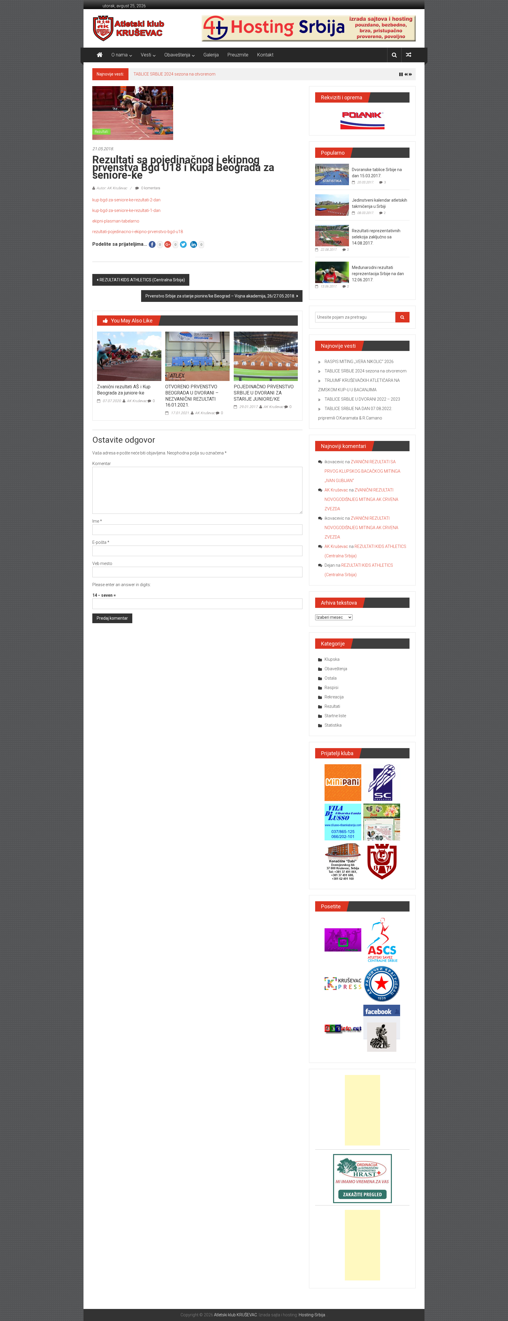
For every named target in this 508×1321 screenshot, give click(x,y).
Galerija (211, 55)
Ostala (331, 678)
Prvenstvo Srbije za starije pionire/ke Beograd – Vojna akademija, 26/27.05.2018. (220, 296)
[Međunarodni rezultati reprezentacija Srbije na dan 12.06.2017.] (332, 272)
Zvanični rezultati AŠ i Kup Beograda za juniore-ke (124, 390)
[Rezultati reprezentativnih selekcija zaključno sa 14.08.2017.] (332, 235)
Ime (97, 521)
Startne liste (335, 715)
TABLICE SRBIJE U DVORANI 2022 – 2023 (362, 399)
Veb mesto (102, 563)
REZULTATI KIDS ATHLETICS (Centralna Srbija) (142, 279)
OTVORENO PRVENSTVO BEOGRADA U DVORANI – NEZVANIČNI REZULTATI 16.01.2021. (191, 396)
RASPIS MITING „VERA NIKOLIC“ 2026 (359, 361)
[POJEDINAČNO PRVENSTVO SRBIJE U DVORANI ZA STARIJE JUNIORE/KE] (266, 356)
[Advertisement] (362, 1110)
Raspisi (331, 687)
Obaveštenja (177, 55)
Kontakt (265, 55)
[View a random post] (408, 55)
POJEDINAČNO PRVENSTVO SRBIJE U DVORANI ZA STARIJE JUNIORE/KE (264, 393)
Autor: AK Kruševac (111, 188)
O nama (119, 55)
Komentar (101, 463)
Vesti (146, 55)
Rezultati (101, 132)
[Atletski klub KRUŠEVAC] (128, 28)
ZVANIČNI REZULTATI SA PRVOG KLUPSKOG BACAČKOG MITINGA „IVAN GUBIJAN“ (362, 471)
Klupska (332, 659)
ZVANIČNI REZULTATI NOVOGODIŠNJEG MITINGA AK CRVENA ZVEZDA (361, 499)
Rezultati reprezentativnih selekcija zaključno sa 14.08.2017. (376, 236)
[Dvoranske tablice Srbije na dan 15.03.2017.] (332, 174)
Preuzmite (238, 55)
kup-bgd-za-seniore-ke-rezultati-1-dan (126, 210)
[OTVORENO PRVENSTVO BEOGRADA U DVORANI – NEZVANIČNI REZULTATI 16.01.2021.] (197, 356)
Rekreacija (334, 697)
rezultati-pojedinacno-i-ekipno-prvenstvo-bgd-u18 (137, 231)
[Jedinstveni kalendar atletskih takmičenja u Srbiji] (332, 205)
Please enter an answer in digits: (121, 584)
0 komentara (150, 188)
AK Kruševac (137, 401)
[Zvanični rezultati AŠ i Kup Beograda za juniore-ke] (129, 356)
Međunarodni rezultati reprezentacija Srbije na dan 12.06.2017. (378, 273)
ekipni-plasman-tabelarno (115, 221)
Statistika (333, 725)
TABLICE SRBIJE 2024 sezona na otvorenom (174, 74)
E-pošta (100, 542)
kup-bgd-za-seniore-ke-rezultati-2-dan (126, 200)
